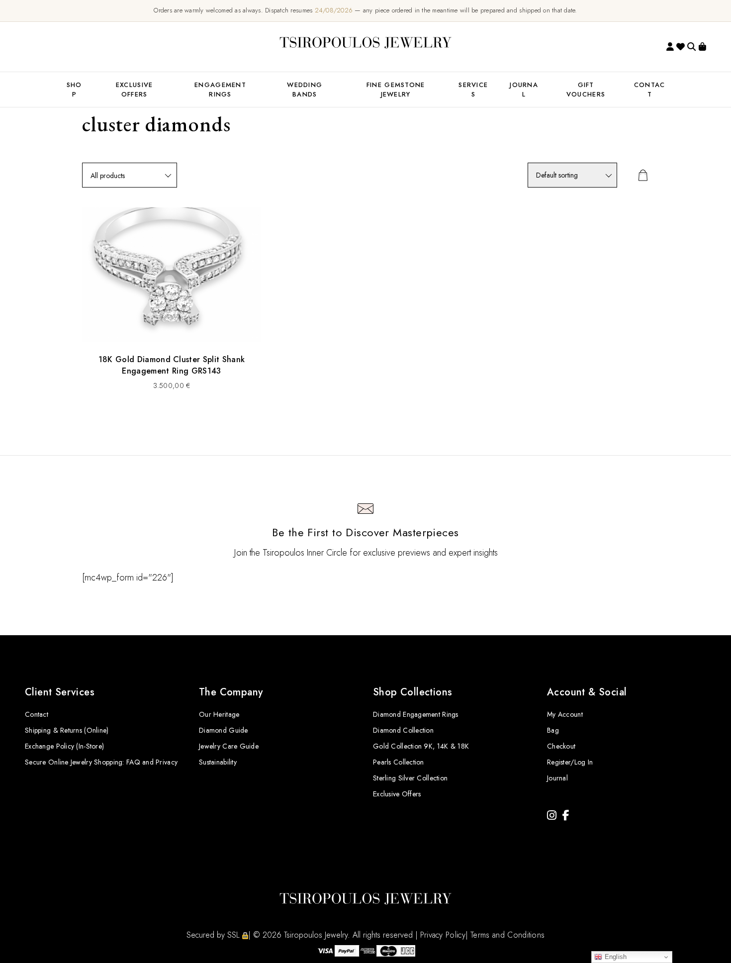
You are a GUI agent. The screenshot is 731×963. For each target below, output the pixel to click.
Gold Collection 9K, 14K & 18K (421, 746)
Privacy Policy (442, 935)
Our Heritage (219, 714)
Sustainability (218, 762)
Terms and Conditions (507, 935)
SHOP (74, 89)
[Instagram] (551, 815)
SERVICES (473, 89)
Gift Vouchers (585, 89)
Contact (36, 714)
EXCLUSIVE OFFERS (134, 89)
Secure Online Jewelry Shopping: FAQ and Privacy (101, 762)
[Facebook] (565, 815)
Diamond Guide (223, 730)
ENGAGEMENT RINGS (220, 89)
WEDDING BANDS (304, 89)
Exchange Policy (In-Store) (64, 746)
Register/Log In (570, 762)
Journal (524, 89)
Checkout (561, 746)
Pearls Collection (398, 762)
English (614, 957)
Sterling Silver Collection (410, 778)
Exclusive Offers (397, 794)
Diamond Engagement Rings (415, 714)
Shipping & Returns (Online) (67, 730)
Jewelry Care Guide (229, 746)
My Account (565, 714)
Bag (553, 730)
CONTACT (649, 89)
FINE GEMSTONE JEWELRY (395, 89)
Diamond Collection (403, 730)
